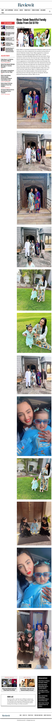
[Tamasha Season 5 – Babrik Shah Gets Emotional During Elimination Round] (3, 49)
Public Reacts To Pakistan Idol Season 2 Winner (7, 60)
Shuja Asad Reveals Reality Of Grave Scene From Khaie (9, 689)
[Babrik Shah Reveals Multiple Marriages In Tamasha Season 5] (3, 27)
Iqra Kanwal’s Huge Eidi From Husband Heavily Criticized (27, 689)
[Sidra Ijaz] (4, 700)
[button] (49, 11)
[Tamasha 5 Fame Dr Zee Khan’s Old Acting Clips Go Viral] (3, 39)
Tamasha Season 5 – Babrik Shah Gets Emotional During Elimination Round (10, 50)
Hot (2, 68)
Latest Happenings (5, 62)
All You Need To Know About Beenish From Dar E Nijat (10, 34)
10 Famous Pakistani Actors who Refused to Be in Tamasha (7, 91)
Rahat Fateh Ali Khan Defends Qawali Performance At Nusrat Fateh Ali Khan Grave (6, 78)
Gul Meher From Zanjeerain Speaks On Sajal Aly (9, 44)
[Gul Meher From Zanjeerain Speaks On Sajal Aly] (3, 44)
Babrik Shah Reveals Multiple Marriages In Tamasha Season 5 (10, 28)
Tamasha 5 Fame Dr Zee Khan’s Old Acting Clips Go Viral (10, 39)
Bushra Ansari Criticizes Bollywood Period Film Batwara (6, 85)
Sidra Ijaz (22, 27)
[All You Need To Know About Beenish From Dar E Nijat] (3, 34)
